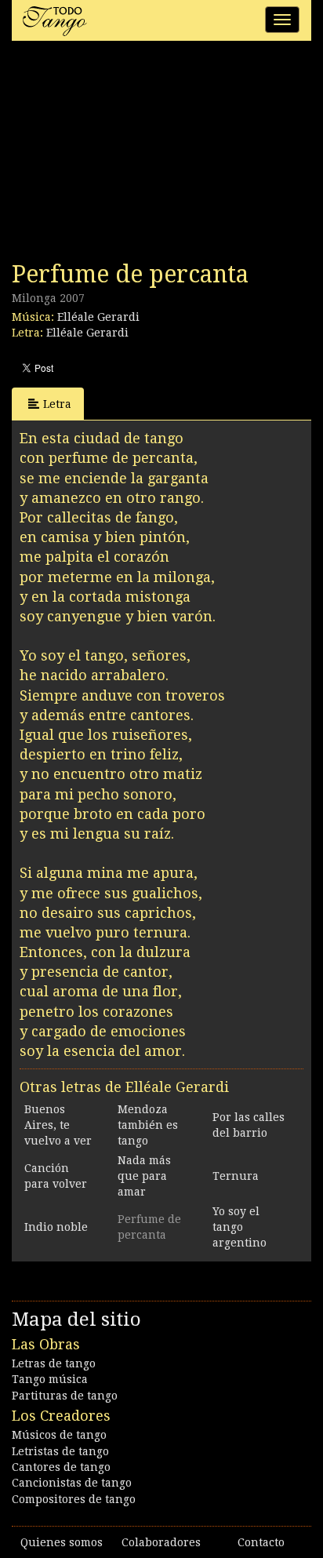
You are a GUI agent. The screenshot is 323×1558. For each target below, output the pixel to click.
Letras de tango (54, 1363)
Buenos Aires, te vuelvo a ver (58, 1125)
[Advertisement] (129, 155)
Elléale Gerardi (98, 317)
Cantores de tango (61, 1467)
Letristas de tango (60, 1451)
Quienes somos (61, 1542)
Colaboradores (161, 1542)
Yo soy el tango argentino (239, 1227)
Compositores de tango (74, 1499)
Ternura (235, 1176)
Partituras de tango (65, 1395)
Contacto (261, 1542)
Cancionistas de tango (72, 1482)
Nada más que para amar (144, 1176)
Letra (57, 404)
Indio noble (56, 1227)
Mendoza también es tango (148, 1125)
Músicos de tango (59, 1435)
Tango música (50, 1379)
